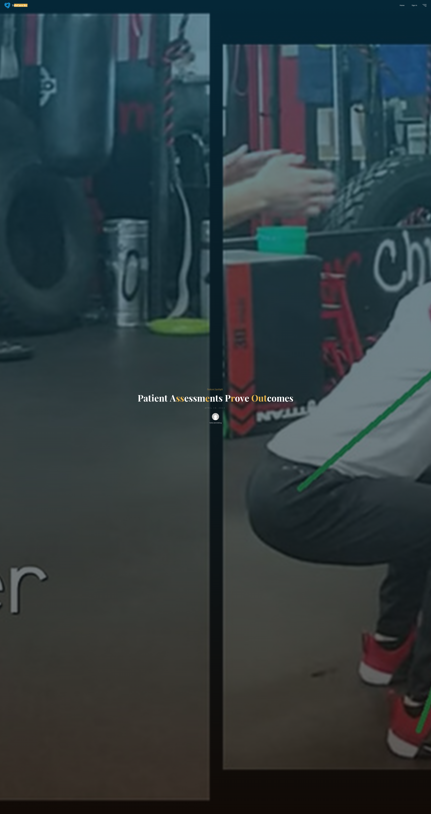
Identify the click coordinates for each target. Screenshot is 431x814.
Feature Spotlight (215, 389)
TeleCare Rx (19, 5)
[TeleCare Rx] (7, 5)
